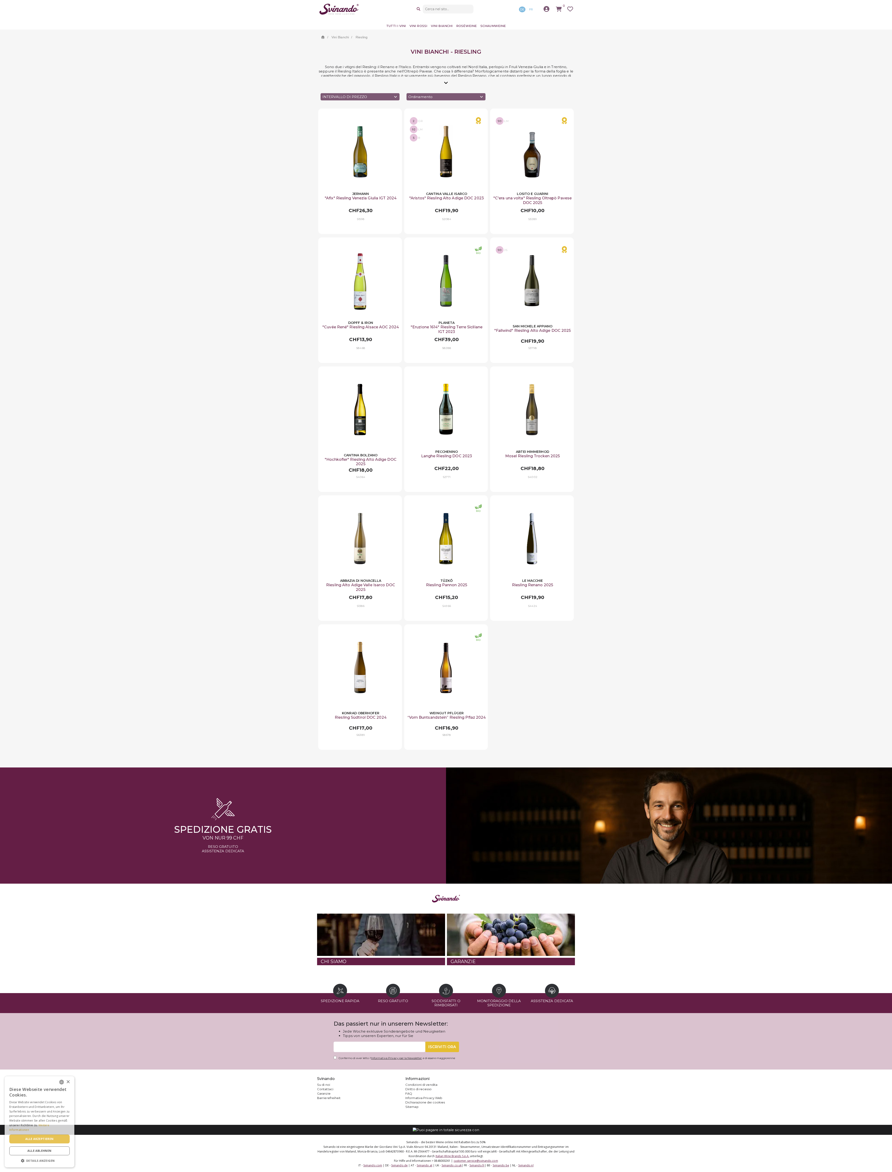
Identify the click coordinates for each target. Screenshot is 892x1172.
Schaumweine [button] (493, 26)
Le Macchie (532, 581)
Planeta (447, 323)
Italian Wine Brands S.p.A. (452, 1156)
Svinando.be (501, 1165)
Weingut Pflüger (447, 713)
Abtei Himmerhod (532, 452)
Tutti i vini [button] (396, 26)
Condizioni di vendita (421, 1084)
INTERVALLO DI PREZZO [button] (344, 97)
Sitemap (412, 1107)
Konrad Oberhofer (360, 713)
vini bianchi (340, 37)
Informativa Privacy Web (423, 1098)
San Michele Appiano (533, 326)
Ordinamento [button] (420, 97)
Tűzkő (446, 581)
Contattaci (325, 1089)
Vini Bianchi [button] (442, 26)
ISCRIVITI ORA (442, 1047)
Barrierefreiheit (329, 1098)
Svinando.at (424, 1165)
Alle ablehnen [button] (39, 1151)
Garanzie (324, 1093)
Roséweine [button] (466, 26)
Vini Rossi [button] (418, 26)
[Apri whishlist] (570, 9)
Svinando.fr (477, 1165)
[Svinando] (339, 9)
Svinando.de (399, 1165)
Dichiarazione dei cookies (425, 1102)
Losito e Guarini (532, 194)
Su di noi (323, 1084)
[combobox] (61, 1082)
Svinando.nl (526, 1165)
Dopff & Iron (360, 323)
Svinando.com (372, 1165)
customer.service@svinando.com (476, 1161)
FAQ (408, 1093)
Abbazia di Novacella (360, 581)
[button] (39, 1160)
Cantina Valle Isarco (446, 194)
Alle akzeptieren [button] (39, 1139)
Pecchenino (446, 452)
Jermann (360, 194)
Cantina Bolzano (361, 455)
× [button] (68, 1082)
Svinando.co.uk (452, 1165)
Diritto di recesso (418, 1089)
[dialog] (39, 1121)
